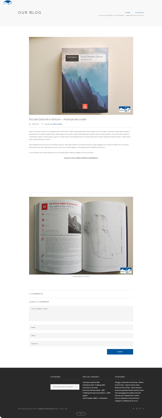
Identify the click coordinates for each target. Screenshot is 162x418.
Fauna (136, 390)
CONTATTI (111, 3)
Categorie (54, 382)
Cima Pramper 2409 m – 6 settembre (95, 398)
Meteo (29, 3)
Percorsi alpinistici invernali (125, 398)
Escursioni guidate (55, 3)
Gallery (132, 393)
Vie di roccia (133, 401)
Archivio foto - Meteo (136, 382)
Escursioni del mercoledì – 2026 (93, 390)
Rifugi (69, 3)
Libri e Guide (57, 124)
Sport (39, 3)
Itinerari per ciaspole (122, 395)
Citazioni (138, 388)
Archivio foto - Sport (122, 385)
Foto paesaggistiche (122, 393)
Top (81, 413)
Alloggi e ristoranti (83, 3)
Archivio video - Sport (127, 388)
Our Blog (139, 12)
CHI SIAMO (122, 3)
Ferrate (140, 390)
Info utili (138, 393)
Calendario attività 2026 (91, 382)
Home (128, 12)
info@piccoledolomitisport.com (48, 409)
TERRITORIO (99, 3)
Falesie (130, 390)
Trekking (125, 401)
